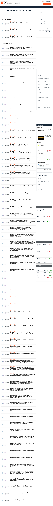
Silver (38, 81)
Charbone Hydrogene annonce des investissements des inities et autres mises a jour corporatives (21, 423)
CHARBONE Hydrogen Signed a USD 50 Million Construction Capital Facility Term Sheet (22, 444)
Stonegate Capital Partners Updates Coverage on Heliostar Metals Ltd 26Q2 (44, 20)
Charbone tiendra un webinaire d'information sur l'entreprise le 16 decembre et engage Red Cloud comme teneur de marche (21, 62)
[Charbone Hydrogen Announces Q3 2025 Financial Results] (5, 83)
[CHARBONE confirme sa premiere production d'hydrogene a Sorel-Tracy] (5, 76)
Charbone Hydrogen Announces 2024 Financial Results (21, 457)
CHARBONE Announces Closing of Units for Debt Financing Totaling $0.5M (22, 200)
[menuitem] (41, 80)
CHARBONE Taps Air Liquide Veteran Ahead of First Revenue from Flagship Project (22, 37)
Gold (38, 79)
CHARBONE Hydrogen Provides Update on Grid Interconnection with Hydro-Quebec (19, 499)
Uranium (39, 90)
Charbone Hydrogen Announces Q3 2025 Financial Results (21, 82)
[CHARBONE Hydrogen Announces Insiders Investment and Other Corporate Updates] (5, 431)
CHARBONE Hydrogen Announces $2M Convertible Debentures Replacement (20, 284)
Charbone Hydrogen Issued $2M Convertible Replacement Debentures (22, 270)
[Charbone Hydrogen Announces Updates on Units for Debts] (5, 354)
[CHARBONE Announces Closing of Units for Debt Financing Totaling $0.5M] (5, 201)
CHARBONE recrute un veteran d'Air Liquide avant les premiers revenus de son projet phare (21, 48)
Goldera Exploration (41, 135)
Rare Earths (46, 86)
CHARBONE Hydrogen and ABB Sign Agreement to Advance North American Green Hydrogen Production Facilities (22, 486)
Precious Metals (40, 78)
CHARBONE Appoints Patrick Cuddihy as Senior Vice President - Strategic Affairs (20, 117)
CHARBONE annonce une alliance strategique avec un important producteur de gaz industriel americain (21, 179)
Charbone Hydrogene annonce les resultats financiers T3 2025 (21, 90)
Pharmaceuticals (47, 107)
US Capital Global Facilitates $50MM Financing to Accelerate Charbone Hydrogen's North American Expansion (22, 375)
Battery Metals (40, 82)
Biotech (39, 105)
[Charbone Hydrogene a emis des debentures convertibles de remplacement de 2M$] (5, 264)
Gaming (39, 100)
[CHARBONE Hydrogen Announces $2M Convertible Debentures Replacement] (5, 284)
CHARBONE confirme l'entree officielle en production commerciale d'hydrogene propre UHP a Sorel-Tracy (21, 30)
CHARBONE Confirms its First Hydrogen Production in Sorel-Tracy (22, 69)
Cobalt (39, 86)
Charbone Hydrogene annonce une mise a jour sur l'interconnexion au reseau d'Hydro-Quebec (20, 493)
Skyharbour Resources (41, 150)
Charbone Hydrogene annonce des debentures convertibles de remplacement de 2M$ (22, 277)
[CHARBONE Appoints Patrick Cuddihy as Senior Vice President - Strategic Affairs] (5, 117)
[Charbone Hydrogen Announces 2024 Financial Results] (5, 459)
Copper (45, 79)
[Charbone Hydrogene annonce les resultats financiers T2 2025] (5, 319)
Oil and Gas (39, 92)
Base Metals (46, 78)
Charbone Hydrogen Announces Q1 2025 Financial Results (21, 416)
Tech (10, 6)
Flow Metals (39, 127)
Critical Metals (47, 84)
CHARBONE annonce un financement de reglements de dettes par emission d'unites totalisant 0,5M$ (21, 193)
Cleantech (46, 97)
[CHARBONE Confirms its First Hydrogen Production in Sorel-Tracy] (5, 69)
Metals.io (39, 142)
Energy (39, 89)
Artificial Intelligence (41, 97)
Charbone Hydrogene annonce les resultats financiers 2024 (22, 450)
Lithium (39, 84)
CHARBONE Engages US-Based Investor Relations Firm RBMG (22, 123)
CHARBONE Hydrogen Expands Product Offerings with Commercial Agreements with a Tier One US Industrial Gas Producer (22, 465)
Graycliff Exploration (41, 162)
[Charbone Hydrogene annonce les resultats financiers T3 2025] (5, 90)
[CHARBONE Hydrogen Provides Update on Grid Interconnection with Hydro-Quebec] (5, 500)
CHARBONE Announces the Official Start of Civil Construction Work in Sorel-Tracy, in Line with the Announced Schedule (22, 145)
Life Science (15, 6)
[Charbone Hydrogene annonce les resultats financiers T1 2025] (5, 410)
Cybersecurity (40, 99)
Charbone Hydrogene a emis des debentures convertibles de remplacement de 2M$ (22, 263)
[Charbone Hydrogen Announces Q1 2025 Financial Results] (5, 417)
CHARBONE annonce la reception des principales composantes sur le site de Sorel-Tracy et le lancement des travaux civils (22, 166)
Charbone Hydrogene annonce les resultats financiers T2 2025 (21, 319)
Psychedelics (46, 105)
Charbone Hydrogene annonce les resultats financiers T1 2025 (21, 410)
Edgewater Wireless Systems (41, 157)
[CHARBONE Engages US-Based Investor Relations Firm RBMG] (5, 124)
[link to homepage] (4, 2)
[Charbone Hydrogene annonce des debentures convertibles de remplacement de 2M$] (5, 278)
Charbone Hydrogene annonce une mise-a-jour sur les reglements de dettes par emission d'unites (21, 347)
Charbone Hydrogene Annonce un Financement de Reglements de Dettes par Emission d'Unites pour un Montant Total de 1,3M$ (21, 396)
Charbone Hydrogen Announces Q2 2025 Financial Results (21, 325)
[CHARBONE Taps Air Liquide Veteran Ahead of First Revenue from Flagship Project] (5, 37)
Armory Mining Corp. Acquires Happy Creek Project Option (44, 24)
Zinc (45, 82)
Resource (5, 6)
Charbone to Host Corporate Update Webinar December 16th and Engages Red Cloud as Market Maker (21, 55)
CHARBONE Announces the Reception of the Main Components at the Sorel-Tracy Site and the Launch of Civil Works (22, 173)
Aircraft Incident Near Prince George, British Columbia (44, 17)
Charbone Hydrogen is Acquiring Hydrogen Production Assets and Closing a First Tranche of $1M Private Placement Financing (22, 313)
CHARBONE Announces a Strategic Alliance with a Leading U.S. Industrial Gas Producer (22, 186)
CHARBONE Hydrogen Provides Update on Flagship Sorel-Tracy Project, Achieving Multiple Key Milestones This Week (22, 333)
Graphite (39, 87)
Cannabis (39, 107)
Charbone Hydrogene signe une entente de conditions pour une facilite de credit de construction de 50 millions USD (22, 437)
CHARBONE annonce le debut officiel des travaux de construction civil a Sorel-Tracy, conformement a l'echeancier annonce (20, 139)
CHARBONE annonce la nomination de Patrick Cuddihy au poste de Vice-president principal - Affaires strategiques (21, 110)
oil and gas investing (13, 21)
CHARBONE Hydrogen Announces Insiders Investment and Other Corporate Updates (22, 430)
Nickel (45, 81)
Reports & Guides (47, 3)
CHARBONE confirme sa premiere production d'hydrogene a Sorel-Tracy (22, 76)
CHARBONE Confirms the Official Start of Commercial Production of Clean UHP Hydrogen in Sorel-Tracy (21, 23)
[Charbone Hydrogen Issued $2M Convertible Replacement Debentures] (5, 271)
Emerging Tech (46, 99)
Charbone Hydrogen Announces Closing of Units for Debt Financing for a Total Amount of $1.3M (21, 403)
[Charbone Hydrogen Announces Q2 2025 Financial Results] (5, 326)
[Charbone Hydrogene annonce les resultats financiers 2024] (5, 452)
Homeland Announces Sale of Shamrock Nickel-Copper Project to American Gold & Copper (45, 31)
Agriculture (46, 89)
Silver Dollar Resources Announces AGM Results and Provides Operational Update (44, 27)
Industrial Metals (47, 87)
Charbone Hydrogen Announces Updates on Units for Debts (22, 353)
